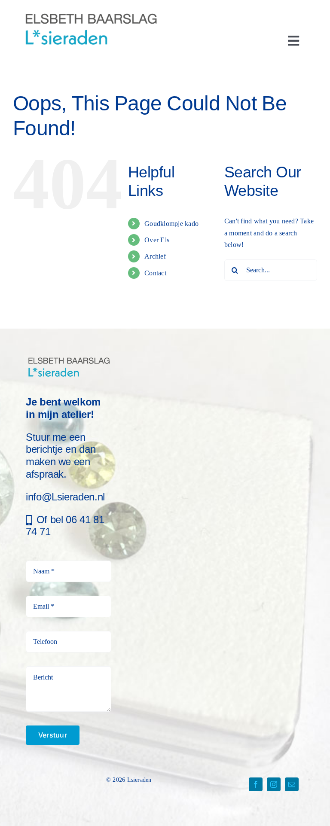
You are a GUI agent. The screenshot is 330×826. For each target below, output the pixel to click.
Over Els (156, 240)
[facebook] (256, 784)
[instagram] (274, 784)
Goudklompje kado (171, 223)
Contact (155, 273)
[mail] (292, 784)
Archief (155, 256)
